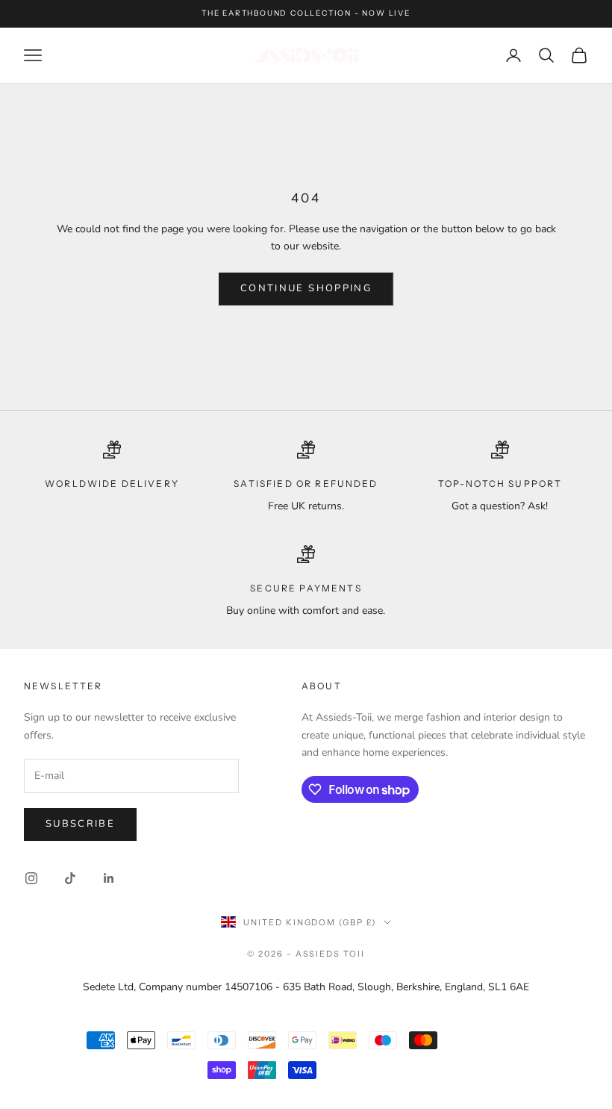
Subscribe (80, 823)
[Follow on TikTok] (70, 878)
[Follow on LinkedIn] (109, 878)
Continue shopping (306, 288)
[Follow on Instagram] (31, 878)
